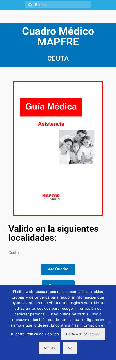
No (70, 348)
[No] (109, 322)
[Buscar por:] (58, 4)
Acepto (49, 348)
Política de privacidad (83, 334)
